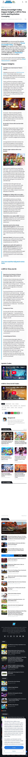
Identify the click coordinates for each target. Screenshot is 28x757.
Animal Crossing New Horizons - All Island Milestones (16, 600)
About (8, 755)
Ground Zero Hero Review (14, 681)
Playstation (23, 405)
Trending (7, 555)
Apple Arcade (8, 7)
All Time (20, 555)
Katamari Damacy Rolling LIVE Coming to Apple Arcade (6, 458)
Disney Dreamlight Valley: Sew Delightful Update (6, 475)
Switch (12, 407)
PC (19, 405)
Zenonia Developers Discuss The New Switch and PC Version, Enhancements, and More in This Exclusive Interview (17, 537)
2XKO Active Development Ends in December (16, 673)
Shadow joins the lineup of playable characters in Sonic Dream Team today (20, 458)
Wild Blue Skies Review (13, 704)
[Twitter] (9, 413)
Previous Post (5, 515)
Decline (14, 751)
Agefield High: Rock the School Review (17, 582)
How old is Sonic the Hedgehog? (15, 605)
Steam (8, 407)
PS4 (2, 407)
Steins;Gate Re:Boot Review (14, 593)
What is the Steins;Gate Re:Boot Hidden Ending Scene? (17, 576)
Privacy (18, 755)
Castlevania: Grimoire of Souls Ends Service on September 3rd (7, 442)
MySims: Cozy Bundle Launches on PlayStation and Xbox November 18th (21, 442)
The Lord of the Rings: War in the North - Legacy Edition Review (17, 571)
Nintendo (15, 405)
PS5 (5, 407)
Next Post (24, 515)
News (11, 405)
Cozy (13, 403)
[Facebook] (6, 413)
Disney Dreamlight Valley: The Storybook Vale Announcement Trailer (20, 475)
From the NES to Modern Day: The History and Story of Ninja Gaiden (16, 549)
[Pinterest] (12, 413)
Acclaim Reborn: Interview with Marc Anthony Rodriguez (16, 543)
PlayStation (18, 53)
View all (25, 429)
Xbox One (20, 407)
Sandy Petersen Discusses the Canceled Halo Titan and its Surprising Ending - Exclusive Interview (13, 528)
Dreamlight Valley (5, 405)
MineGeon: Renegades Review (15, 693)
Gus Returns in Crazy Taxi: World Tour (17, 644)
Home (2, 7)
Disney (17, 403)
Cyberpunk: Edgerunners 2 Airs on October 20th (16, 565)
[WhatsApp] (15, 413)
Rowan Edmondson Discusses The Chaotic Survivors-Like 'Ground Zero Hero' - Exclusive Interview (16, 652)
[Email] (18, 413)
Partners (23, 755)
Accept (14, 747)
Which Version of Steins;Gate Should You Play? (16, 588)
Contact (13, 755)
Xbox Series (4, 409)
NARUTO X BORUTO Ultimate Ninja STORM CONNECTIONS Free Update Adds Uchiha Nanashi (16, 666)
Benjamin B (11, 418)
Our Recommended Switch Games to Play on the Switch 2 (17, 559)
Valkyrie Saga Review (13, 687)
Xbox (16, 407)
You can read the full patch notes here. (12, 262)
